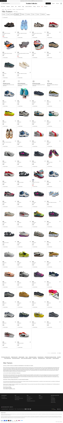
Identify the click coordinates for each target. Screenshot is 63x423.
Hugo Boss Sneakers (16, 358)
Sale (42, 6)
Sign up (57, 3)
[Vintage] (36, 6)
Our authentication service (19, 398)
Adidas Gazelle (21, 357)
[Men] (17, 6)
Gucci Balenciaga (7, 358)
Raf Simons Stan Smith (5, 357)
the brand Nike (11, 367)
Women (12, 6)
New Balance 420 (41, 358)
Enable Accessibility (3, 0)
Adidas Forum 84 (14, 357)
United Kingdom (5, 421)
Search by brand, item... (6, 3)
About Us (45, 6)
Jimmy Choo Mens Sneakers (26, 358)
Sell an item (48, 3)
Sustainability (53, 398)
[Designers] (10, 6)
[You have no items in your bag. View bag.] (61, 3)
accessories (5, 382)
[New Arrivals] (5, 6)
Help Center (41, 396)
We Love (38, 6)
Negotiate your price (6, 83)
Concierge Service (4, 398)
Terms (15, 409)
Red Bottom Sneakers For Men (50, 357)
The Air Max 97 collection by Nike (9, 388)
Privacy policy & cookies (20, 409)
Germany (13, 421)
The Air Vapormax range (7, 387)
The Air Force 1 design (7, 387)
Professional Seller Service (31, 400)
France (2, 421)
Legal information (11, 409)
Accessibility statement (4, 409)
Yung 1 (26, 357)
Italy (17, 421)
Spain (15, 421)
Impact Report (53, 399)
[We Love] (40, 6)
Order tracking (17, 396)
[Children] (21, 6)
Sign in (53, 3)
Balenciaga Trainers (32, 357)
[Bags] (24, 6)
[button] (61, 3)
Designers (8, 6)
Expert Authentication (21, 83)
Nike (6, 9)
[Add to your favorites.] (15, 32)
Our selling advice (29, 398)
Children (19, 6)
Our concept (3, 396)
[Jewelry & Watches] (32, 6)
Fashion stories (53, 402)
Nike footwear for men (6, 374)
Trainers (13, 9)
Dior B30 (59, 357)
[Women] (14, 6)
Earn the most (49, 83)
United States (9, 421)
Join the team (53, 400)
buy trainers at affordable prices (30, 368)
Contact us (40, 398)
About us (52, 396)
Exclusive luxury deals (36, 83)
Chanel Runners (41, 357)
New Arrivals (3, 6)
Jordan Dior (35, 358)
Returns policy (17, 399)
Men (16, 6)
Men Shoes (9, 9)
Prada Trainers (48, 358)
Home (3, 9)
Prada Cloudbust (56, 358)
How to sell (28, 396)
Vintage (34, 6)
